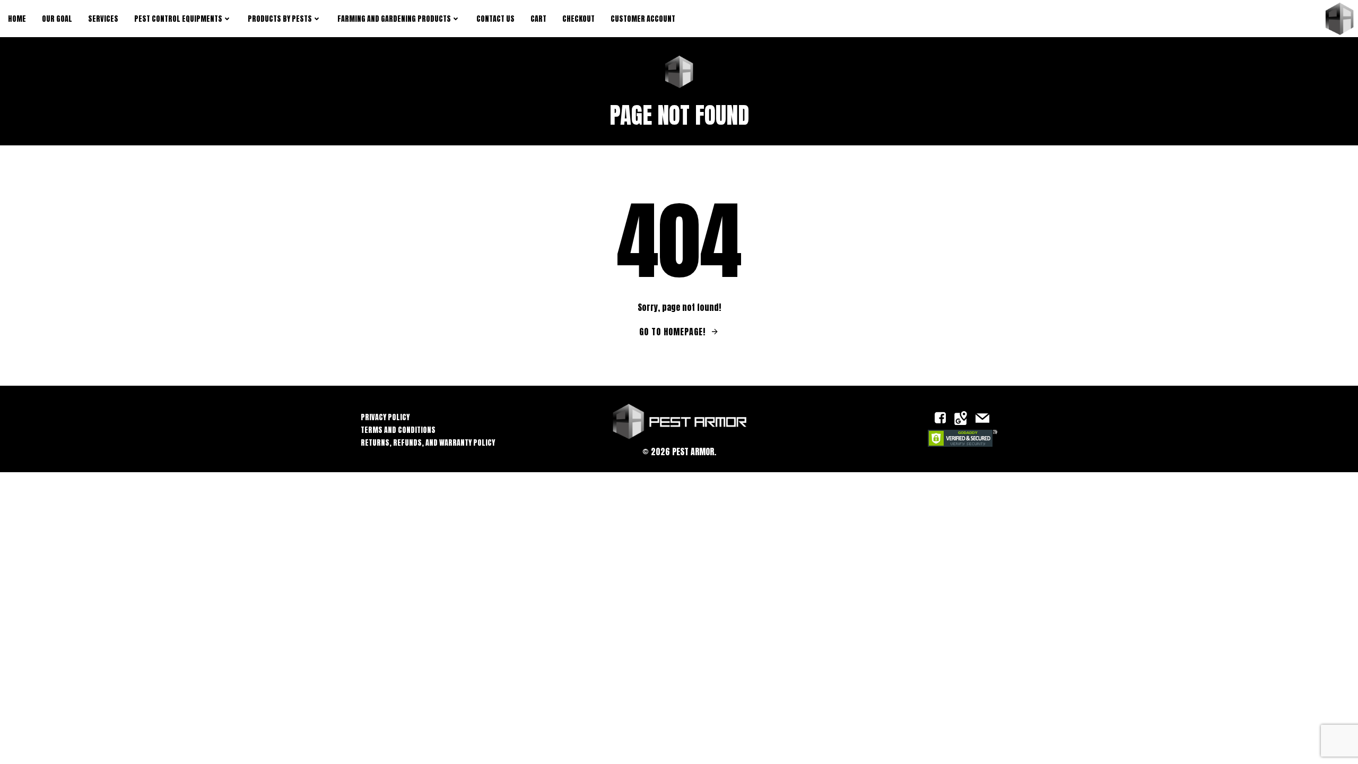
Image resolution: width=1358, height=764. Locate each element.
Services (103, 18)
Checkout (578, 18)
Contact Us (495, 18)
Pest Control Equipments (178, 18)
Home (17, 18)
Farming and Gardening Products (394, 18)
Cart (538, 18)
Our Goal (57, 18)
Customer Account (643, 18)
